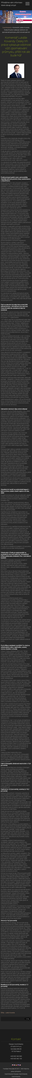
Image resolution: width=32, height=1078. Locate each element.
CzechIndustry (6, 27)
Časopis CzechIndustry (20, 1074)
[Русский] (18, 1065)
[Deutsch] (16, 1065)
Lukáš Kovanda (10, 1013)
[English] (14, 1065)
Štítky (2, 1013)
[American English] (20, 1065)
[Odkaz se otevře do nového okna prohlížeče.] (16, 70)
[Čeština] (12, 1065)
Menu (27, 3)
